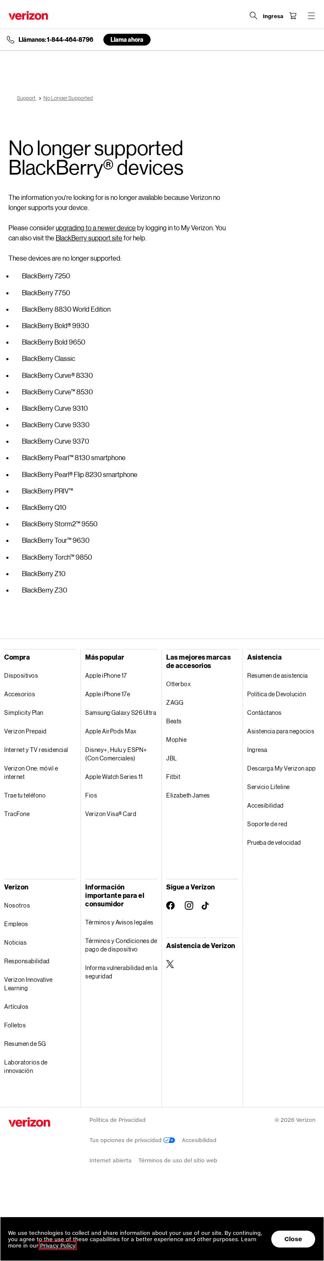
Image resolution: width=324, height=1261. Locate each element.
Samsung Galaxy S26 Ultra (120, 712)
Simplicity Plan (23, 712)
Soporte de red (267, 823)
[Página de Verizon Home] (28, 15)
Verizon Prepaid (25, 731)
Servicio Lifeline (268, 786)
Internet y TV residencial (36, 749)
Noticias (15, 942)
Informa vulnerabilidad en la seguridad (121, 972)
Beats (174, 721)
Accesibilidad (265, 805)
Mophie (176, 739)
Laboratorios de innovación (26, 1066)
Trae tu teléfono (25, 795)
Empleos (16, 923)
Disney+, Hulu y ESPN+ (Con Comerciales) (116, 754)
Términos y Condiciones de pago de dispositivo (121, 945)
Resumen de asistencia (277, 675)
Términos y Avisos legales (119, 922)
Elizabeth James (188, 795)
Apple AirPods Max (111, 731)
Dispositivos (21, 675)
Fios (91, 795)
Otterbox (178, 683)
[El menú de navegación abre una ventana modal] (311, 15)
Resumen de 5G (25, 1043)
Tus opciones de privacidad (126, 1140)
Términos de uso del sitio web (177, 1160)
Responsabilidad (27, 961)
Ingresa (257, 749)
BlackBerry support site (89, 238)
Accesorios (19, 694)
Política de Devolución (276, 694)
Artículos (16, 1006)
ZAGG (174, 702)
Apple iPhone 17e (107, 694)
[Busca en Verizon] (253, 15)
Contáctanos (264, 712)
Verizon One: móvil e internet (31, 772)
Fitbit (173, 776)
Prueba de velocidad (274, 842)
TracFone (17, 813)
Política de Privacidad (117, 1120)
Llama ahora (127, 39)
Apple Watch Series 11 (114, 776)
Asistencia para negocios (280, 731)
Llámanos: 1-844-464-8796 (56, 40)
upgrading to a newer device (96, 228)
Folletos (15, 1025)
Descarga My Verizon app (281, 768)
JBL (171, 758)
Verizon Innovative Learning (28, 984)
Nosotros (17, 905)
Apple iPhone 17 (106, 675)
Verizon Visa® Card (110, 813)
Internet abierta (110, 1160)
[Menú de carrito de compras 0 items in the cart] (293, 15)
